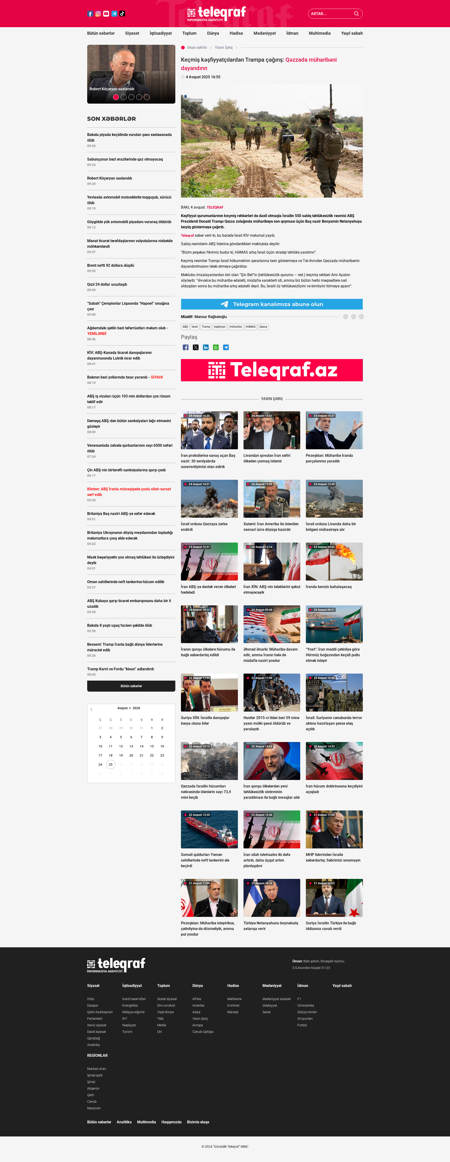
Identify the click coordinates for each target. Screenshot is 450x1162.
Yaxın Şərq (200, 1018)
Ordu (90, 999)
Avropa (197, 1025)
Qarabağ (93, 1038)
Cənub (92, 1101)
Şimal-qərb (95, 1075)
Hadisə (236, 33)
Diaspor (92, 1005)
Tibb (160, 1018)
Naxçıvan (94, 1108)
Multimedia (320, 33)
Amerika (198, 1005)
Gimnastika (305, 1005)
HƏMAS (250, 326)
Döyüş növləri (307, 1012)
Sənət (266, 1012)
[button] (116, 97)
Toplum (189, 33)
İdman (292, 33)
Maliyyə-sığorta (133, 1012)
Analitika (93, 1045)
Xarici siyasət (96, 1025)
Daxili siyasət (96, 1032)
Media (161, 1025)
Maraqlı (232, 1012)
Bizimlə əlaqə (198, 1122)
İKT (124, 1018)
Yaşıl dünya (165, 1012)
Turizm (127, 1032)
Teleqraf (187, 235)
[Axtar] (356, 13)
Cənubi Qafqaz (203, 1032)
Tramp (206, 326)
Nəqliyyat (129, 1025)
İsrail (195, 326)
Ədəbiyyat (269, 1005)
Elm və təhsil (166, 1005)
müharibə (235, 326)
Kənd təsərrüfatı (134, 999)
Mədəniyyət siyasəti (276, 999)
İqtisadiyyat (161, 33)
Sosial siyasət (167, 999)
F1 (299, 999)
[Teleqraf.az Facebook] (90, 14)
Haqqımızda (171, 1122)
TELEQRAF (215, 207)
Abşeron (93, 1088)
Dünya (213, 33)
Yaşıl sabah (352, 33)
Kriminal (233, 1005)
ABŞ (185, 326)
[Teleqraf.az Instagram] (98, 14)
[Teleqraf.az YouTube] (106, 14)
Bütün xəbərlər (101, 33)
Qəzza (263, 326)
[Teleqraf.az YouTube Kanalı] (272, 370)
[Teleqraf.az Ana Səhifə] (217, 13)
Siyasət (132, 33)
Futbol (302, 1025)
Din (159, 1032)
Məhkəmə (234, 999)
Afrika (196, 999)
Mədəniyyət (265, 33)
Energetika (130, 1005)
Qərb (90, 1095)
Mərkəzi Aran (96, 1069)
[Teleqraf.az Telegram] (114, 14)
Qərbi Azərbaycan (100, 1012)
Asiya (196, 1012)
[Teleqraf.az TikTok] (122, 14)
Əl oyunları (305, 1018)
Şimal (91, 1082)
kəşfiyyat (219, 326)
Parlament (94, 1018)
